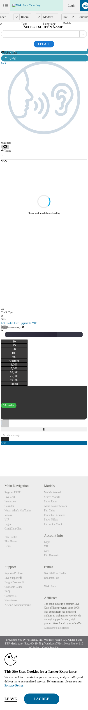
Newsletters (11, 600)
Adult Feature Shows (55, 506)
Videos (8, 515)
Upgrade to (28, 323)
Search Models (52, 497)
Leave (11, 699)
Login (71, 5)
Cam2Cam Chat (13, 528)
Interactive (10, 501)
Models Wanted (52, 492)
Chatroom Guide (13, 586)
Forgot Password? (14, 582)
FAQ (7, 591)
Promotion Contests (54, 515)
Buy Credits (11, 537)
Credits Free (10, 323)
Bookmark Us (51, 577)
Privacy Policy (14, 685)
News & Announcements (18, 605)
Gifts (46, 551)
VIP (7, 519)
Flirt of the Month (53, 524)
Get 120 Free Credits (55, 573)
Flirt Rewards (51, 555)
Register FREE (13, 492)
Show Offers (51, 519)
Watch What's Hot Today (18, 510)
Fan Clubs (49, 510)
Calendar (9, 506)
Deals (8, 546)
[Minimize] (2, 331)
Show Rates (50, 501)
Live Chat (10, 497)
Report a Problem (14, 573)
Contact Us (10, 596)
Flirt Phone (10, 541)
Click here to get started (56, 627)
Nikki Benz (50, 586)
